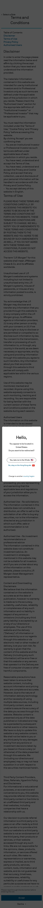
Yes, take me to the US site (20, 460)
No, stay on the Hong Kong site (19, 465)
